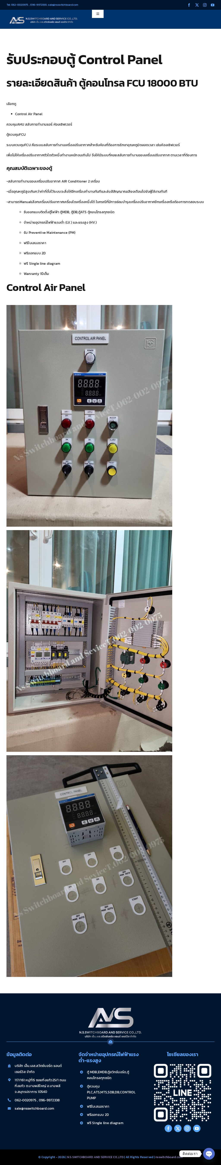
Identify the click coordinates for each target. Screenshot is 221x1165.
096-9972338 (38, 5)
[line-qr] (183, 1062)
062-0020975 (19, 5)
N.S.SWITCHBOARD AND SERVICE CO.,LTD (95, 1157)
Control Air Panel (28, 113)
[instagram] (205, 5)
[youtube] (212, 5)
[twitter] (197, 5)
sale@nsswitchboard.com (62, 5)
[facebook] (189, 5)
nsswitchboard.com (169, 1157)
